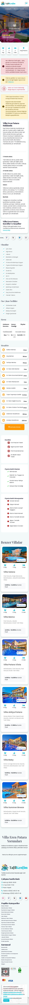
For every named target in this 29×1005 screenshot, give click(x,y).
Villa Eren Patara (18, 9)
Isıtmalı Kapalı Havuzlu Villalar (9, 920)
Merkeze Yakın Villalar (7, 918)
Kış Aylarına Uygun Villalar (8, 910)
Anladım (6, 1000)
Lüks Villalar (4, 916)
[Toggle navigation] (26, 3)
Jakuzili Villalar (5, 937)
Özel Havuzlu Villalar (6, 931)
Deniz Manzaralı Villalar (7, 912)
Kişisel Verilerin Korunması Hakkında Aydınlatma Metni (13, 993)
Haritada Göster (15, 427)
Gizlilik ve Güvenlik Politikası (8, 958)
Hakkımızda (4, 949)
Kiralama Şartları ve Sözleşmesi (9, 953)
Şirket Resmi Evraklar (6, 951)
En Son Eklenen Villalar (7, 929)
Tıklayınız (11, 82)
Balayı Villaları (5, 906)
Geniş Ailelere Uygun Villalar (8, 935)
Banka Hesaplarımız (6, 960)
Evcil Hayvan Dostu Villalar (8, 924)
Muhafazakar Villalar (6, 908)
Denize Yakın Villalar (6, 926)
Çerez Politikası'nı (7, 997)
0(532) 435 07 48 (13, 891)
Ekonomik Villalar (5, 914)
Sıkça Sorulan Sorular (6, 962)
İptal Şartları (4, 955)
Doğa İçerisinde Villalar (7, 933)
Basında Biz (4, 947)
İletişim (3, 964)
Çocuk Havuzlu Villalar (7, 939)
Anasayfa (8, 9)
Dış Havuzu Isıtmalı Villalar (8, 922)
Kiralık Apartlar (5, 941)
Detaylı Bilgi (6, 230)
